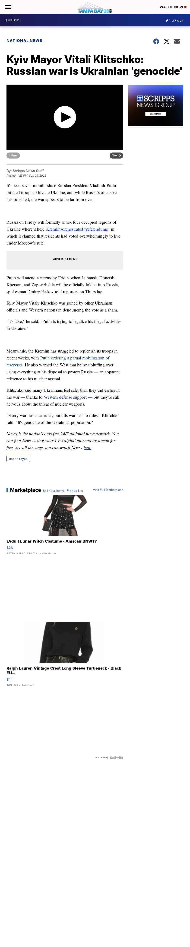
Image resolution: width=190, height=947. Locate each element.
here (87, 447)
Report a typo (18, 459)
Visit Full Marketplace (108, 490)
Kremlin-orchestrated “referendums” (78, 229)
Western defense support (65, 397)
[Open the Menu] (7, 7)
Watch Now (172, 7)
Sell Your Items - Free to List (63, 491)
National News (24, 40)
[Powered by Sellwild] (116, 757)
